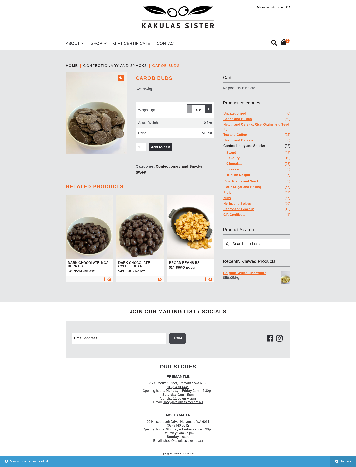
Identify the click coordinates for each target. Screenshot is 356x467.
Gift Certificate (131, 43)
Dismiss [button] (345, 461)
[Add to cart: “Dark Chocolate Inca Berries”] (89, 279)
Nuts (227, 198)
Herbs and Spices (237, 203)
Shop (96, 43)
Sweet (141, 172)
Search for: (274, 43)
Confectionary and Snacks (115, 66)
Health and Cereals (238, 140)
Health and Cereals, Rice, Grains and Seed (256, 124)
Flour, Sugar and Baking (242, 187)
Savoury (233, 158)
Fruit (227, 192)
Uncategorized (234, 113)
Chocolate (234, 164)
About (73, 43)
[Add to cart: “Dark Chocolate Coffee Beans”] (140, 279)
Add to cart (160, 147)
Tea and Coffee (235, 134)
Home (72, 66)
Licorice (232, 169)
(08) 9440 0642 (178, 425)
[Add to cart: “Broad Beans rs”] (190, 279)
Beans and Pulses (237, 119)
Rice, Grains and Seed (240, 181)
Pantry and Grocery (238, 209)
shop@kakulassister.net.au (183, 402)
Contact (166, 43)
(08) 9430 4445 (178, 387)
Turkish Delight (238, 175)
